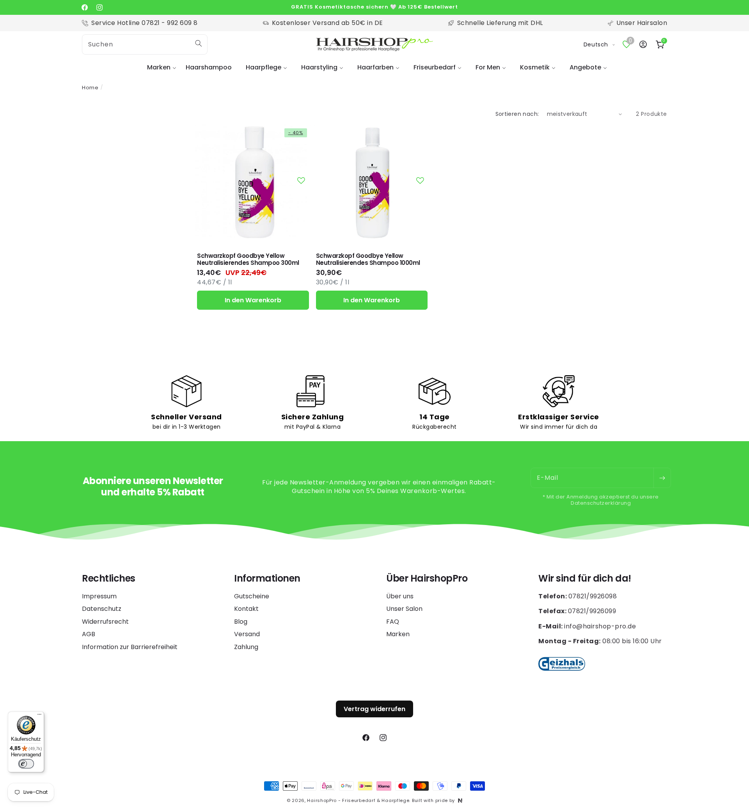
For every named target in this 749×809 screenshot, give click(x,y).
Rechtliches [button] (108, 578)
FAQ (392, 621)
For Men (488, 67)
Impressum (99, 596)
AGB (88, 634)
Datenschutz (101, 608)
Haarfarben (375, 67)
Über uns (400, 596)
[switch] (26, 763)
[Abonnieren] (662, 478)
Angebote (585, 67)
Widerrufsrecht (105, 621)
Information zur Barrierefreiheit (129, 646)
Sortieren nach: (517, 114)
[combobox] (144, 44)
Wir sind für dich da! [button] (584, 578)
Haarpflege (263, 67)
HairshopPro (322, 800)
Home (90, 87)
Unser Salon (404, 608)
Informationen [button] (267, 578)
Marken (158, 67)
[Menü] (39, 716)
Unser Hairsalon (641, 22)
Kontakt (246, 608)
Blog (240, 621)
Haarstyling (319, 67)
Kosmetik (535, 67)
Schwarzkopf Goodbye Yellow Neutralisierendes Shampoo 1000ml (368, 259)
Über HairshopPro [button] (426, 578)
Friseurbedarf (435, 67)
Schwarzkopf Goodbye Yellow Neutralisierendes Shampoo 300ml (248, 259)
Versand (247, 634)
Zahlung (246, 646)
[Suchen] (198, 43)
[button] (159, 67)
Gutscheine (251, 596)
